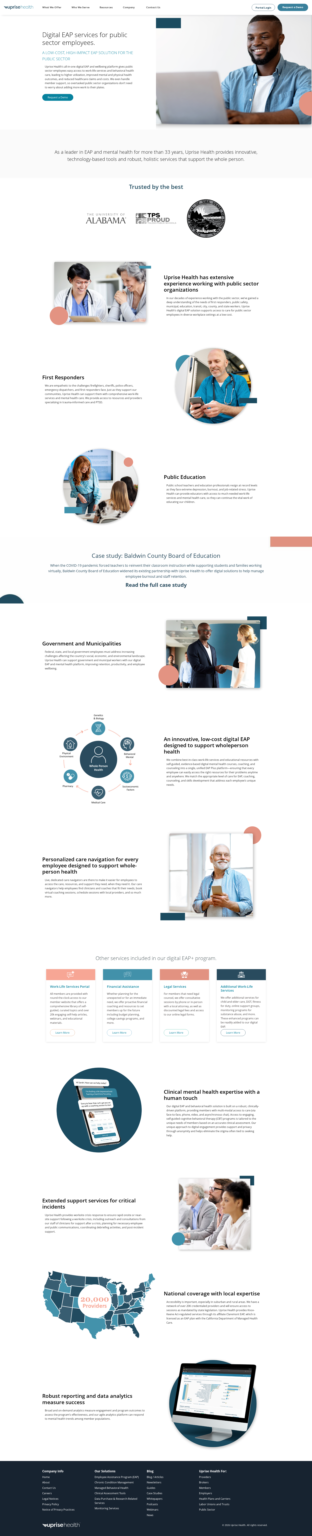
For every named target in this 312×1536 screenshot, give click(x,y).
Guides (151, 1488)
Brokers (204, 1482)
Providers (205, 1477)
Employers (205, 1493)
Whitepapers (154, 1499)
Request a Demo (292, 7)
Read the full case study (156, 584)
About (46, 1482)
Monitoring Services (107, 1508)
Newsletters (154, 1482)
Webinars (152, 1509)
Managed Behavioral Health (111, 1488)
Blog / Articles (155, 1477)
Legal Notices (50, 1499)
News (150, 1515)
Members (205, 1488)
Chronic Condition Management (114, 1482)
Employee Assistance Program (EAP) (117, 1477)
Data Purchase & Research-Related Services (116, 1501)
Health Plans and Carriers (214, 1499)
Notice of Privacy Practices (58, 1509)
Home (46, 1477)
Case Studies (154, 1493)
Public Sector (207, 1509)
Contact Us (49, 1488)
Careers (47, 1493)
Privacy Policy (50, 1504)
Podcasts (152, 1504)
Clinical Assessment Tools (110, 1493)
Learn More (62, 1032)
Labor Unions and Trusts (214, 1504)
